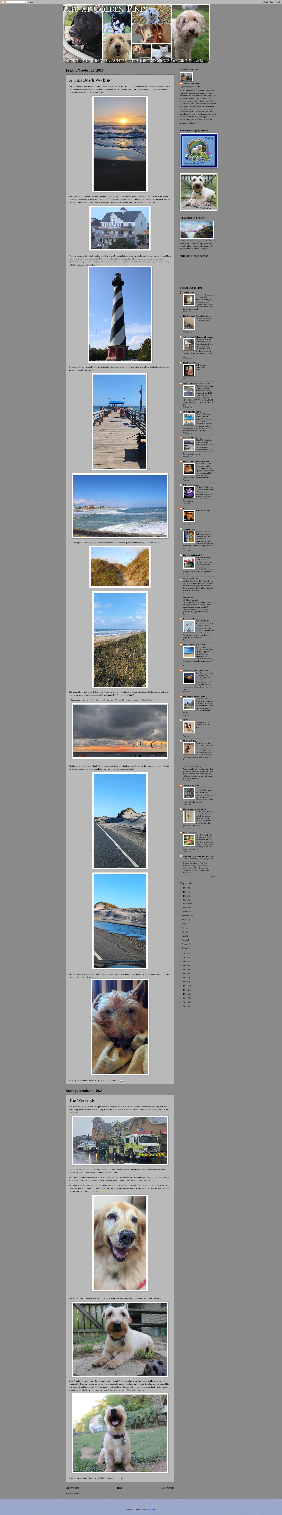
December (186, 903)
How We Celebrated (203, 557)
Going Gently (188, 292)
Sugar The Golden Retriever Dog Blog (198, 856)
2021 (185, 957)
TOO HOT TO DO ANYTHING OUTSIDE (204, 622)
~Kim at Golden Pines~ (192, 83)
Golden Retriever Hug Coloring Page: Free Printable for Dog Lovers (198, 859)
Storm (198, 295)
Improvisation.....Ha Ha (204, 463)
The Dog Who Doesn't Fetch (194, 696)
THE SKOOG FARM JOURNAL (196, 461)
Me (184, 508)
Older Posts (168, 1487)
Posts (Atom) (81, 1493)
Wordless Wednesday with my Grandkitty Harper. (203, 416)
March (184, 940)
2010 (185, 1002)
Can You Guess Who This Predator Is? (197, 581)
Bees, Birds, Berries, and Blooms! (196, 670)
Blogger (153, 1509)
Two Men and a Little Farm (194, 618)
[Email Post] (121, 1080)
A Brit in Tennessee (191, 485)
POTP (185, 720)
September (186, 915)
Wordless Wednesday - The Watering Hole (204, 319)
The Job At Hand (202, 835)
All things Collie (189, 741)
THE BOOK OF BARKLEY (194, 809)
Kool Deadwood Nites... (204, 673)
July (184, 923)
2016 (185, 977)
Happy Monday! (202, 647)
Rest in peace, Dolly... (203, 510)
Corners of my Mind (191, 785)
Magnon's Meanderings (192, 437)
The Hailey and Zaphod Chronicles (197, 316)
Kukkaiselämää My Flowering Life (190, 598)
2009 (185, 1006)
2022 (185, 953)
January (185, 948)
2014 (185, 985)
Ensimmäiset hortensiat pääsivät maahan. (197, 602)
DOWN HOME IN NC (192, 412)
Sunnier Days (201, 811)
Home (120, 1487)
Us (197, 698)
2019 (185, 965)
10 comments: (111, 1478)
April (184, 935)
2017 (185, 973)
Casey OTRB (200, 722)
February (185, 944)
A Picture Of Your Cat (204, 531)
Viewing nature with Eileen (194, 644)
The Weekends (82, 1100)
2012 (185, 994)
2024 (185, 896)
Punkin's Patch (189, 529)
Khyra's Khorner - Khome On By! (196, 383)
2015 (185, 981)
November (186, 907)
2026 (185, 887)
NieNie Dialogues (190, 832)
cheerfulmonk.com (190, 578)
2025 (185, 892)
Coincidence (200, 788)
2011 (185, 998)
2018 (185, 969)
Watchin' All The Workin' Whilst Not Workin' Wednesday (204, 388)
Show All (213, 876)
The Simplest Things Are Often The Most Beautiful (205, 488)
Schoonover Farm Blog (192, 766)
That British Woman (191, 362)
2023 (185, 900)
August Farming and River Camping (196, 769)
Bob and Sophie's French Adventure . (198, 337)
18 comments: (112, 1080)
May (184, 932)
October (185, 911)
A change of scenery (203, 339)
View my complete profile (189, 123)
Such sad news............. (204, 365)
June (184, 927)
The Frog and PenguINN (193, 555)
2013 (185, 990)
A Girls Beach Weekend (90, 80)
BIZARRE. (200, 440)
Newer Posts (72, 1487)
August (185, 919)
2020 (185, 961)
